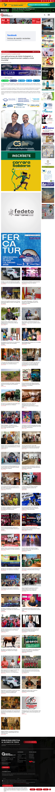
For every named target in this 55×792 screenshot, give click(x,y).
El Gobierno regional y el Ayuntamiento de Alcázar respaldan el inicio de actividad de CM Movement (10, 508)
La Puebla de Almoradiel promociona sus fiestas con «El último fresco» (10, 363)
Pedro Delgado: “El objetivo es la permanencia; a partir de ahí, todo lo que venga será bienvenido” (9, 426)
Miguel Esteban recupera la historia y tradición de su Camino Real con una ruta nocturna (10, 732)
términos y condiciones (22, 780)
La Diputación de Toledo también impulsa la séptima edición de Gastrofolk (30, 487)
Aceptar (32, 789)
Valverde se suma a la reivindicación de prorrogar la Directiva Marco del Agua (31, 569)
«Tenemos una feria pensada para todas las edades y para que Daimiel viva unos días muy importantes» (31, 426)
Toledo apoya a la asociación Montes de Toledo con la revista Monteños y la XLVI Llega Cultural (10, 446)
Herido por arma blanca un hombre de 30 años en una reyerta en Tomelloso (10, 569)
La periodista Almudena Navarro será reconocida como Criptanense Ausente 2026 (31, 609)
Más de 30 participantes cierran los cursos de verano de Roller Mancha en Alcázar (10, 528)
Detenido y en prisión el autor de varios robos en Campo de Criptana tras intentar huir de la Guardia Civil (10, 691)
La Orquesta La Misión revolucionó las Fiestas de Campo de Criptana (31, 282)
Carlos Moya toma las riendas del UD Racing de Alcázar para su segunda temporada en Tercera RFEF (30, 630)
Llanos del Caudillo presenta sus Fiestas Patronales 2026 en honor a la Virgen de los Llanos (10, 302)
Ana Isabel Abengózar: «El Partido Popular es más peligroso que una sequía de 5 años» (30, 302)
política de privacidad (13, 780)
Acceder (47, 197)
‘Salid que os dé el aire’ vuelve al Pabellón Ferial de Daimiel (29, 691)
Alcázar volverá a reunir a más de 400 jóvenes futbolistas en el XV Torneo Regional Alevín (10, 630)
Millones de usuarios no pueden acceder (10, 54)
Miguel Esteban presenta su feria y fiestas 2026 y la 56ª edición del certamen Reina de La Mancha (30, 589)
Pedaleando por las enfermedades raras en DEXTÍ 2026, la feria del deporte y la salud (31, 712)
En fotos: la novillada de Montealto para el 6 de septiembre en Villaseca (10, 404)
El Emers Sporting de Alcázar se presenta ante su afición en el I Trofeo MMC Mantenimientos (31, 528)
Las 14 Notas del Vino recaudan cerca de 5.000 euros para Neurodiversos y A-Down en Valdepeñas (10, 487)
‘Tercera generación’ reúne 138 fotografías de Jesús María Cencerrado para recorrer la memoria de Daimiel (31, 446)
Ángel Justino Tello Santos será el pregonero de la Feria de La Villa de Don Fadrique (9, 322)
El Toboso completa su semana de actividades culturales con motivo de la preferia (10, 609)
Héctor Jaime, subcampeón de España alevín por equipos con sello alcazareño (10, 549)
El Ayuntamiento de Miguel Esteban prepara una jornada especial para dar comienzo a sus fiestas (31, 384)
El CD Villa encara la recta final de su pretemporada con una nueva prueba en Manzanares (31, 671)
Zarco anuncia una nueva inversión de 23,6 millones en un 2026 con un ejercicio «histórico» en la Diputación (10, 671)
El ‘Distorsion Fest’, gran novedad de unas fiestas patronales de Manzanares (10, 588)
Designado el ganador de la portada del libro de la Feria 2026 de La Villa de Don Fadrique (10, 712)
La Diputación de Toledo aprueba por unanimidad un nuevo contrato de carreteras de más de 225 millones (30, 363)
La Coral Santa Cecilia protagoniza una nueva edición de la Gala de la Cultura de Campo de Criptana (10, 467)
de (8, 83)
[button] (45, 15)
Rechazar (39, 789)
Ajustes (45, 789)
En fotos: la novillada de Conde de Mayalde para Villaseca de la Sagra (9, 650)
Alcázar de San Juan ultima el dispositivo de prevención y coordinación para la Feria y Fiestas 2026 (30, 405)
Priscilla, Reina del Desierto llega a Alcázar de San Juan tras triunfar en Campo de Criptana (30, 549)
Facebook (17, 83)
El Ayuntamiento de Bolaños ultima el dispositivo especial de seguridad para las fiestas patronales (31, 467)
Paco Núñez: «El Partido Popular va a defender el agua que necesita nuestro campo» (31, 322)
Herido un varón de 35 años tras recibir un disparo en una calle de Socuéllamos (10, 282)
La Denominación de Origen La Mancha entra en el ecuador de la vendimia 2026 (10, 384)
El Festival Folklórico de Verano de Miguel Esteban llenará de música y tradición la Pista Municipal (30, 508)
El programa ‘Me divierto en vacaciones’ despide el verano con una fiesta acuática (10, 343)
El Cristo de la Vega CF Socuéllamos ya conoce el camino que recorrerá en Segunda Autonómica (31, 650)
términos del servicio (23, 783)
